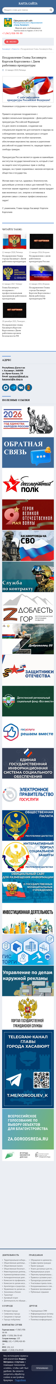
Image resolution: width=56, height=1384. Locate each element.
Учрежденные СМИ (39, 1311)
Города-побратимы (12, 1319)
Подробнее (20, 1380)
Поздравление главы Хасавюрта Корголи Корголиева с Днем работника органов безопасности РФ (12, 330)
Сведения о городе (12, 1316)
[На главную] (23, 21)
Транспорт (8, 1295)
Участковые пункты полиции (42, 1283)
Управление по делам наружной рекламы (21, 1289)
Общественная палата (13, 1266)
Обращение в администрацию (43, 1260)
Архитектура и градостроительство (18, 1286)
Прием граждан (37, 1266)
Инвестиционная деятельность (17, 1271)
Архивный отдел (11, 1298)
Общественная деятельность (16, 1263)
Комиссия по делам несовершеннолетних (21, 1283)
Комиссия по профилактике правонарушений (23, 1280)
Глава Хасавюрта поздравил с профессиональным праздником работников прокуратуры (14, 293)
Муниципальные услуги (40, 1271)
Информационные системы (42, 1314)
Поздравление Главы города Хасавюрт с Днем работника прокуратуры (14, 258)
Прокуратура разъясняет (41, 1280)
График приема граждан (41, 1263)
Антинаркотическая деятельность (18, 1277)
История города (11, 1311)
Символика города (12, 1314)
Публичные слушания (40, 1292)
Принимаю (42, 1368)
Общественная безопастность (16, 1269)
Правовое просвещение (41, 1289)
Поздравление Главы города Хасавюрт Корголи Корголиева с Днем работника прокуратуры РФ (40, 293)
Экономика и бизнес (12, 1292)
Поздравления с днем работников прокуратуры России (40, 258)
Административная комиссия (16, 1274)
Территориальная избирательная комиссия (22, 1260)
